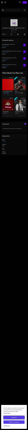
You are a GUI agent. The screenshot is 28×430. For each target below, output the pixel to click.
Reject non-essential (14, 422)
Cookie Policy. (6, 413)
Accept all (14, 417)
